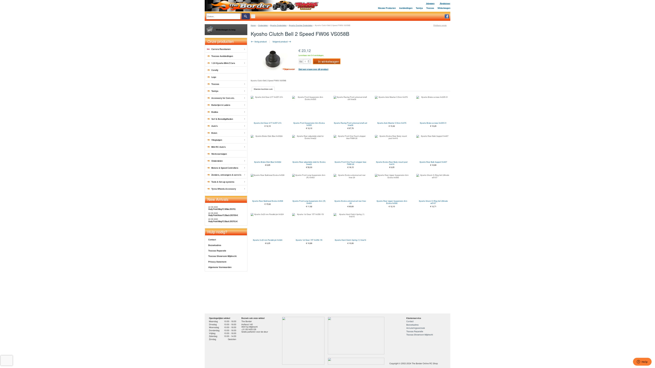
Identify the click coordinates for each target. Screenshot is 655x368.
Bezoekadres (214, 245)
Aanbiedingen (405, 8)
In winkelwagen (328, 61)
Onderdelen (263, 25)
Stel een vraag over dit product (313, 69)
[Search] (246, 16)
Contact (212, 239)
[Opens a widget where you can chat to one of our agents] (642, 362)
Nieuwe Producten (387, 8)
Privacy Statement (217, 261)
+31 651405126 (248, 329)
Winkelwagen (444, 8)
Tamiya (419, 8)
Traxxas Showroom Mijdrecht (222, 256)
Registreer (444, 3)
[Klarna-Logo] (236, 353)
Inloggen (430, 3)
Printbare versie (440, 25)
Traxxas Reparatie (217, 250)
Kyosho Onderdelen (278, 25)
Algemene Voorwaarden (219, 267)
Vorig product (260, 41)
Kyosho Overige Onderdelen (300, 25)
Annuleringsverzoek (415, 327)
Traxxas (430, 8)
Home (253, 25)
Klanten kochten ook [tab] (263, 89)
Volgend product (280, 41)
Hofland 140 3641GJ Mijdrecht (249, 325)
